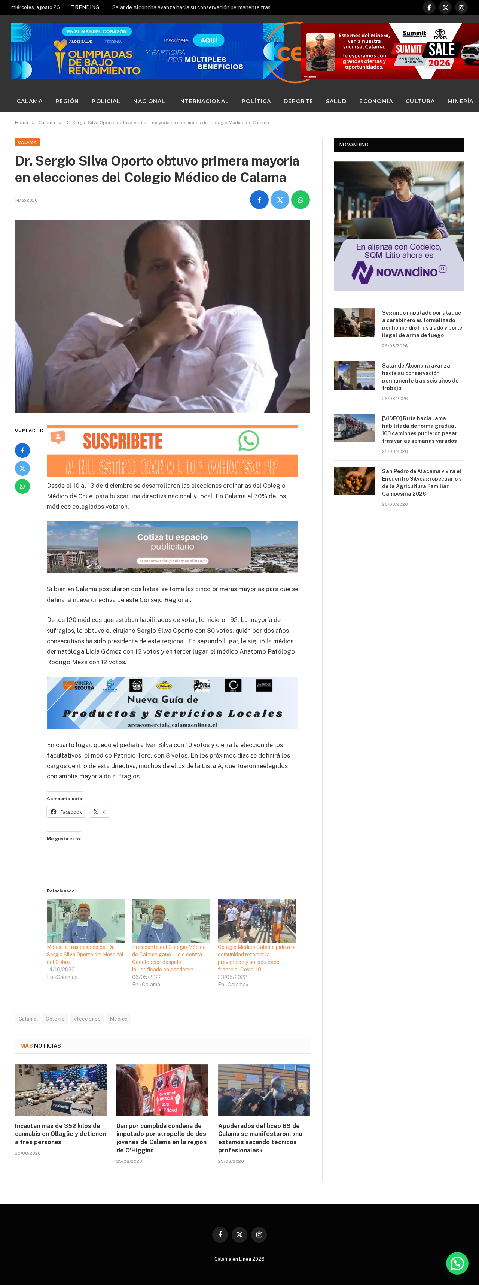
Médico (119, 1019)
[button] (457, 1263)
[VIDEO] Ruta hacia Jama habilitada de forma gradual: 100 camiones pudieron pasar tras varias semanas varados (420, 429)
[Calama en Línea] (295, 52)
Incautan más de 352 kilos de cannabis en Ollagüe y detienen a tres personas (60, 1134)
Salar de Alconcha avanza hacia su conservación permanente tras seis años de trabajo (196, 7)
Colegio (55, 1019)
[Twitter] (22, 468)
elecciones (87, 1019)
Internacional (203, 101)
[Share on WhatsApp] (300, 199)
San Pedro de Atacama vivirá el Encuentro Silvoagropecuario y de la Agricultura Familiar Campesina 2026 (422, 482)
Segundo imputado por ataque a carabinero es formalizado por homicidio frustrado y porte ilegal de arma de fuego (422, 324)
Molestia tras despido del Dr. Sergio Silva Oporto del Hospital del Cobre (85, 954)
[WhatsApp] (22, 486)
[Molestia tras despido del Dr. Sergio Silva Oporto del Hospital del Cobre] (86, 921)
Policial (106, 101)
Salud (336, 101)
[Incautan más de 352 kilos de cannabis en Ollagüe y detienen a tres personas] (61, 1090)
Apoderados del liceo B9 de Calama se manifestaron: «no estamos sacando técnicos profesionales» (260, 1138)
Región (67, 101)
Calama (30, 101)
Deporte (298, 101)
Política (256, 101)
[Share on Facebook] (259, 199)
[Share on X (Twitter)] (280, 199)
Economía (376, 101)
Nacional (149, 101)
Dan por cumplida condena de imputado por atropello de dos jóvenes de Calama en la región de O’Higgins (161, 1138)
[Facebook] (22, 450)
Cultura (420, 101)
